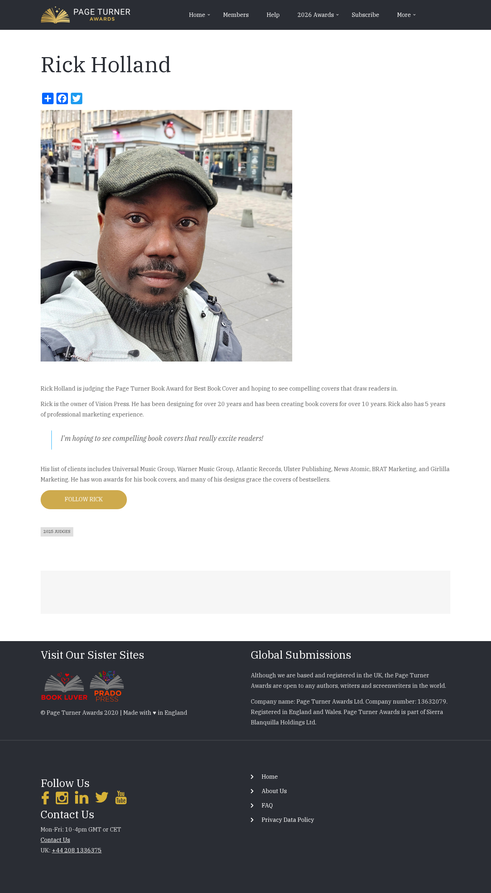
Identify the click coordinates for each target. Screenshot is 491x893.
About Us (274, 791)
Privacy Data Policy (288, 819)
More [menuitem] (407, 17)
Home (270, 776)
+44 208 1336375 (77, 850)
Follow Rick (84, 499)
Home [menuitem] (200, 17)
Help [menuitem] (273, 14)
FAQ (267, 805)
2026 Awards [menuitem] (319, 17)
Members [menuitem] (236, 14)
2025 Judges (56, 531)
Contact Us (55, 839)
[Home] (85, 14)
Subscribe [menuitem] (365, 14)
